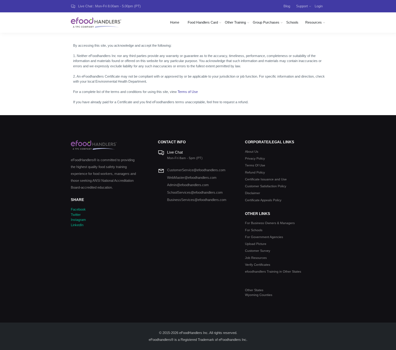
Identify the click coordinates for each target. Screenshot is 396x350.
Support (302, 6)
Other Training (235, 22)
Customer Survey (257, 250)
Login (319, 6)
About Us (251, 151)
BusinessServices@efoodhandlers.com (196, 200)
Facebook (78, 209)
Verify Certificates (257, 264)
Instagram (78, 220)
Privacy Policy (255, 158)
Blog (286, 6)
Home (174, 22)
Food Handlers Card (203, 22)
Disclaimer (252, 193)
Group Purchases (266, 22)
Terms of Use (188, 92)
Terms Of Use (255, 165)
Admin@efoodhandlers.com (188, 185)
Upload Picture (255, 244)
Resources (313, 22)
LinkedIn (77, 225)
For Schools (253, 230)
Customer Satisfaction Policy (265, 186)
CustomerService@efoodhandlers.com (196, 170)
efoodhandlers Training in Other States (273, 271)
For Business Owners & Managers (270, 223)
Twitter (76, 215)
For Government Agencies (264, 237)
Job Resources (256, 258)
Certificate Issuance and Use (266, 179)
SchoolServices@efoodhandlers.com (195, 192)
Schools (292, 22)
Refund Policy (255, 172)
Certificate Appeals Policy (263, 200)
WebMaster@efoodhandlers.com (192, 177)
